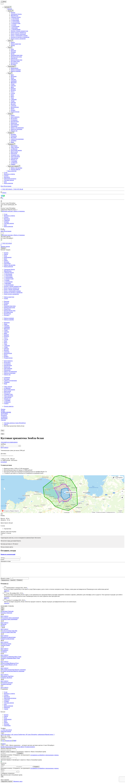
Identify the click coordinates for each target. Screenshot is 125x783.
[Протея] (3, 624)
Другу (12, 91)
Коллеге (13, 104)
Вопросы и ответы (9, 174)
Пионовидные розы (16, 55)
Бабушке (13, 102)
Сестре (13, 93)
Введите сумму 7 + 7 (7, 578)
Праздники (14, 145)
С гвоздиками (15, 18)
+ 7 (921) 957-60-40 (17, 189)
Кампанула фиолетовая (7, 638)
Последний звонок (16, 150)
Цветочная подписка (10, 178)
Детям (12, 101)
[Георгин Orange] (6, 643)
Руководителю (15, 111)
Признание (14, 126)
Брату (12, 96)
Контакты (7, 177)
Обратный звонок (6, 731)
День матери (14, 158)
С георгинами (15, 20)
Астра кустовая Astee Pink (8, 632)
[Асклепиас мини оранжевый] (10, 617)
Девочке (13, 85)
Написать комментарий (8, 554)
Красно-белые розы (16, 60)
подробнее (4, 462)
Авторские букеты (16, 14)
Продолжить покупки (6, 781)
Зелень (13, 45)
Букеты (13, 12)
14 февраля (14, 162)
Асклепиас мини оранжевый (9, 619)
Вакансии (7, 707)
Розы (12, 49)
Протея (3, 625)
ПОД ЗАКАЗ (4, 447)
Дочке (12, 84)
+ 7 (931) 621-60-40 (6, 243)
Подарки (13, 134)
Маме (12, 78)
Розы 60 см (14, 58)
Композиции (14, 68)
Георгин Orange (5, 645)
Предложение (15, 124)
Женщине (13, 82)
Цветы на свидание (16, 129)
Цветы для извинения (17, 127)
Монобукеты (14, 15)
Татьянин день (15, 155)
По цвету (13, 64)
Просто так (14, 130)
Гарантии (7, 220)
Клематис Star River (6, 677)
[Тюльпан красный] (7, 682)
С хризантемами (15, 29)
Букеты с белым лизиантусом (19, 31)
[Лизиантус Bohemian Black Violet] (11, 656)
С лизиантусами (15, 23)
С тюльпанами (15, 26)
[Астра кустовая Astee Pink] (9, 630)
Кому (12, 75)
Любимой (14, 81)
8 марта (13, 164)
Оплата (6, 175)
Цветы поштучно (16, 44)
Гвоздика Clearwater (6, 612)
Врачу (12, 108)
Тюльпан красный (6, 684)
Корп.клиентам (11, 171)
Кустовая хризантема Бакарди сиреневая (12, 671)
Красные (13, 50)
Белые (12, 53)
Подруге (13, 90)
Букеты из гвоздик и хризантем (20, 37)
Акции (6, 709)
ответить (6, 590)
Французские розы (16, 56)
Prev (2, 430)
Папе (12, 95)
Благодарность (15, 117)
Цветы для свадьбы (16, 168)
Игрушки (13, 137)
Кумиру (13, 110)
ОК (2, 776)
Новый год (14, 159)
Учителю (13, 105)
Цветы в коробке (16, 71)
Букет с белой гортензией (18, 34)
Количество (14, 63)
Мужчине (13, 76)
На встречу (14, 118)
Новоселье (14, 123)
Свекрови (14, 99)
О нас (5, 172)
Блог (5, 181)
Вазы (12, 142)
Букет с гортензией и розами (19, 35)
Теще (12, 98)
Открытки (14, 136)
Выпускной (14, 152)
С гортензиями (15, 21)
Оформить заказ (17, 781)
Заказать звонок (5, 246)
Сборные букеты (16, 17)
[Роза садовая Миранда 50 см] (9, 663)
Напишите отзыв (6, 561)
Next (2, 434)
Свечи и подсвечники (17, 139)
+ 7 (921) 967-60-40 (6, 189)
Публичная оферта (19, 746)
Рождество (14, 153)
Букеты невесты (15, 169)
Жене (12, 87)
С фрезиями (14, 28)
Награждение (15, 121)
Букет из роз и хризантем (18, 38)
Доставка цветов (9, 180)
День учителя (15, 147)
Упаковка (13, 140)
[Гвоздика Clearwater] (7, 611)
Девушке (13, 79)
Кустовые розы (15, 61)
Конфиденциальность (7, 746)
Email (2, 559)
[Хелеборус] (4, 650)
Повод (13, 115)
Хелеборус (4, 651)
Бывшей (13, 88)
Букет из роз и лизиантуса (18, 32)
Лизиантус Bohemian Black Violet (10, 658)
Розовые (13, 52)
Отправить (20, 753)
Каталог (9, 9)
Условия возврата (30, 746)
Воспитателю (15, 107)
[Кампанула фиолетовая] (8, 637)
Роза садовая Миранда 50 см (9, 664)
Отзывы (6, 222)
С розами (13, 25)
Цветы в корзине (16, 69)
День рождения (15, 156)
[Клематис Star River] (7, 676)
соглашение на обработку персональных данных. (44, 755)
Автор (2, 558)
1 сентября (14, 161)
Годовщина (14, 120)
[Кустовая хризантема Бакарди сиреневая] (13, 669)
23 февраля (14, 149)
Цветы (13, 42)
